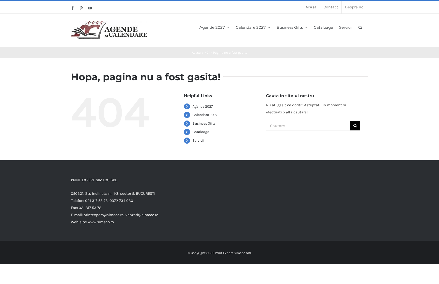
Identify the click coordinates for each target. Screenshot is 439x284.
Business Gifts (204, 123)
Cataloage (201, 132)
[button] (360, 27)
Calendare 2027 (205, 115)
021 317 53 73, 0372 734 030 (109, 200)
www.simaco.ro (101, 222)
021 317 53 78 (90, 207)
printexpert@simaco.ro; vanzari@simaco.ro (121, 215)
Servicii (198, 140)
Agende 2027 (203, 106)
